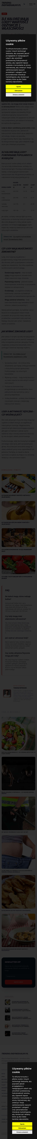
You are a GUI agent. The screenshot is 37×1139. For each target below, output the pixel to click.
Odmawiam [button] (18, 90)
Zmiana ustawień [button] (18, 94)
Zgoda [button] (18, 86)
